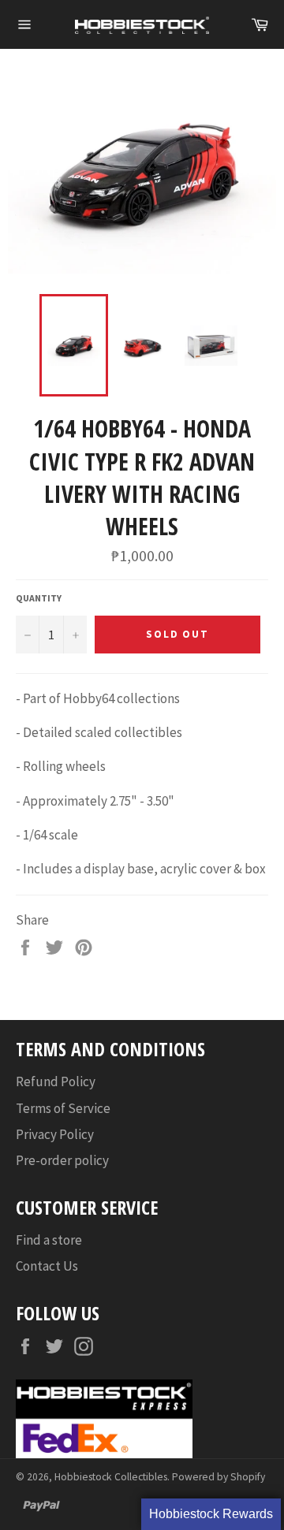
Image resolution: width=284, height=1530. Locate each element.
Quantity (39, 598)
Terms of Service (63, 1108)
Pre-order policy (62, 1160)
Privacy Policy (55, 1134)
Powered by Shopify (218, 1476)
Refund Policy (55, 1081)
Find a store (49, 1240)
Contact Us (47, 1266)
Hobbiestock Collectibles (110, 1476)
